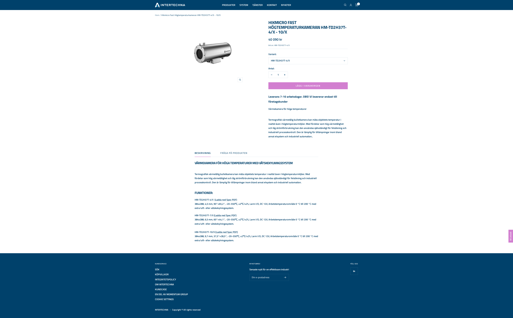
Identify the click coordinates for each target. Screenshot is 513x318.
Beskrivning (203, 153)
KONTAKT (272, 5)
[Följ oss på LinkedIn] (354, 271)
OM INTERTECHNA (164, 284)
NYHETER (286, 5)
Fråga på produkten (233, 153)
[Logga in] (351, 5)
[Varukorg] (356, 5)
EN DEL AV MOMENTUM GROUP (171, 294)
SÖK (157, 269)
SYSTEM (244, 5)
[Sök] (345, 5)
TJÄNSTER (257, 5)
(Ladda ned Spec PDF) (226, 200)
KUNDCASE (161, 289)
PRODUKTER (228, 5)
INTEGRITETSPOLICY (165, 279)
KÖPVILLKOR (162, 274)
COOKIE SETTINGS (164, 299)
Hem (157, 15)
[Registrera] (285, 277)
